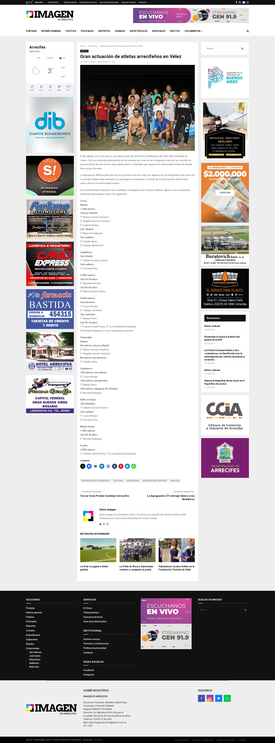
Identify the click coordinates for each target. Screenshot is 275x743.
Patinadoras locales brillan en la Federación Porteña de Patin (176, 568)
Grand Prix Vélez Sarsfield (155, 480)
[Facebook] (201, 698)
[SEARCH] (242, 48)
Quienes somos (128, 2)
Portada (31, 31)
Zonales (120, 31)
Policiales (87, 31)
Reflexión (34, 663)
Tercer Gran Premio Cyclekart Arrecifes (104, 495)
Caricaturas (35, 652)
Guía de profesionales (109, 2)
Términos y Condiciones (96, 643)
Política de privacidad (94, 648)
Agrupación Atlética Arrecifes (95, 480)
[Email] (218, 698)
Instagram (88, 674)
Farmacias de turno (88, 2)
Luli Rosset (98, 740)
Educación (34, 659)
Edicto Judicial (212, 326)
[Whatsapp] (227, 698)
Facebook (88, 670)
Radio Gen (175, 480)
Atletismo (118, 480)
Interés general (51, 31)
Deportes (104, 31)
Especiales (158, 31)
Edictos (175, 31)
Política (71, 31)
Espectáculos (138, 31)
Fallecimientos (70, 2)
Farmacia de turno (93, 617)
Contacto (142, 2)
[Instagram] (210, 698)
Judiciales (34, 656)
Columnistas (193, 31)
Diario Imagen (90, 62)
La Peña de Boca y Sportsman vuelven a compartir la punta (136, 568)
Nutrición (34, 667)
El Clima (87, 608)
